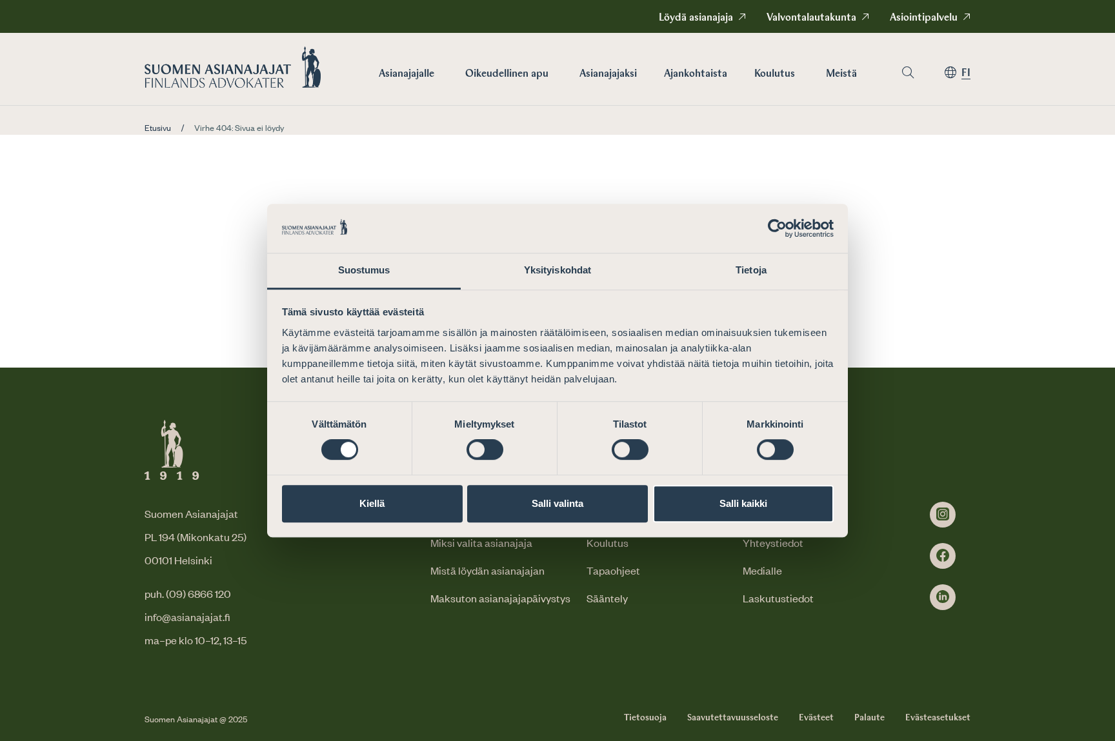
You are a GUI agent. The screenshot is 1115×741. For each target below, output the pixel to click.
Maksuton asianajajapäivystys (500, 598)
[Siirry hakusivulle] (908, 72)
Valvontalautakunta (811, 18)
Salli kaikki (743, 503)
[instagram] (943, 515)
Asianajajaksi (608, 74)
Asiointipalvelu (924, 18)
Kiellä (372, 503)
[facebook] (943, 556)
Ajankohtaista (695, 74)
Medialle (762, 570)
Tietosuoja (645, 717)
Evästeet (816, 717)
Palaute (869, 717)
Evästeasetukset (937, 717)
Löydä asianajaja (696, 18)
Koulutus (774, 74)
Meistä (841, 74)
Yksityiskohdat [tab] (557, 270)
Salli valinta (557, 503)
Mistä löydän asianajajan (487, 570)
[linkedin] (943, 597)
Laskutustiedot (778, 598)
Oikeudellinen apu (506, 74)
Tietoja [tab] (751, 270)
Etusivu (158, 127)
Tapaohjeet (613, 570)
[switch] (485, 449)
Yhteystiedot (773, 542)
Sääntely (607, 598)
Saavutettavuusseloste (732, 717)
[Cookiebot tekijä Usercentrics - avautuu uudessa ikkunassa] (777, 228)
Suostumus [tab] (364, 270)
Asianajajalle (406, 74)
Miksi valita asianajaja (481, 542)
